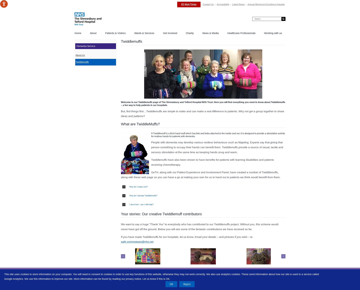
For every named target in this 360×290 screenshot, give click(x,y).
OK (171, 284)
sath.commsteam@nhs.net (137, 241)
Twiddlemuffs (82, 62)
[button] (203, 187)
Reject (187, 284)
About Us (80, 55)
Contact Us (208, 4)
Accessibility (223, 4)
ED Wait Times (188, 4)
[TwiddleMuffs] (147, 256)
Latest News (238, 4)
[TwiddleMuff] (203, 256)
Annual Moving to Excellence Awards (266, 4)
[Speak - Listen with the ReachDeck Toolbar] (4, 4)
